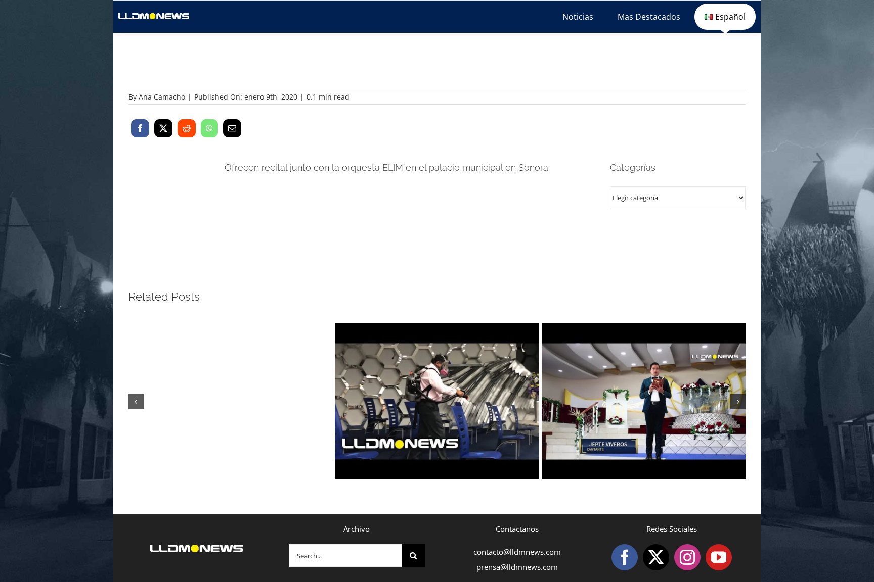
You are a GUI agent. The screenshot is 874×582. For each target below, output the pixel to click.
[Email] (232, 128)
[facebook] (624, 557)
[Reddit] (186, 128)
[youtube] (719, 557)
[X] (163, 128)
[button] (136, 401)
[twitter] (656, 557)
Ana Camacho (162, 97)
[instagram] (687, 557)
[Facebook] (140, 128)
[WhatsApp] (209, 128)
